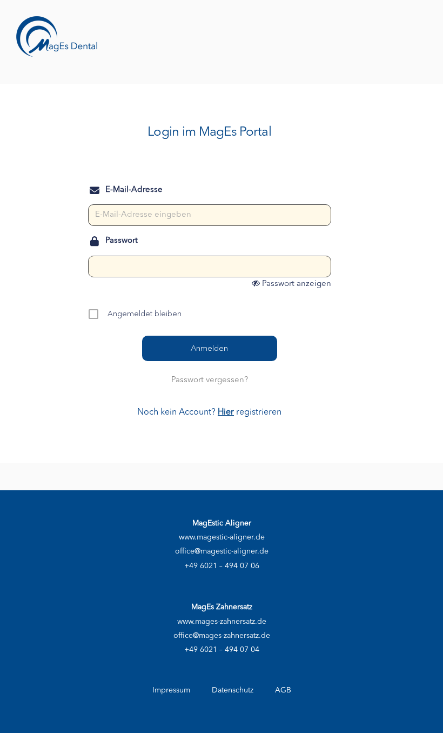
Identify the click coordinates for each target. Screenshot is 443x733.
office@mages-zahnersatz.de (221, 635)
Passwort (121, 241)
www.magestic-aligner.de (222, 537)
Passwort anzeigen (296, 284)
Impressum (171, 690)
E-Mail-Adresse (134, 190)
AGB (283, 690)
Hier (226, 412)
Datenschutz (232, 690)
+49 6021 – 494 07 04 (221, 650)
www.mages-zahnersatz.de (221, 621)
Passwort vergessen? (209, 380)
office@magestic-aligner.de (222, 551)
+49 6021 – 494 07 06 (221, 566)
